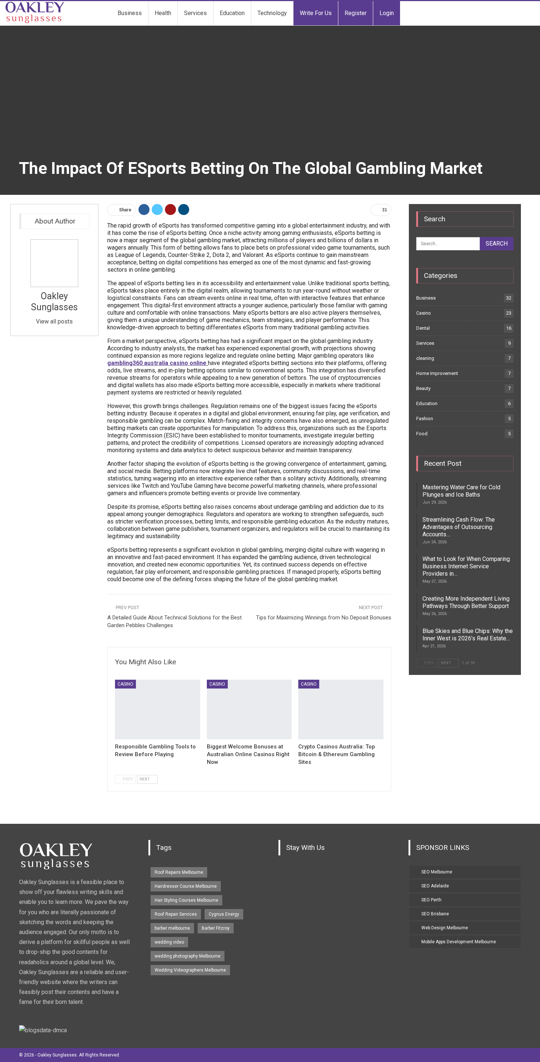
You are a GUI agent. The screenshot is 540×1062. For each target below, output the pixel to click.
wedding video (169, 942)
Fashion (424, 418)
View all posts (54, 321)
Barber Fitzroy (216, 928)
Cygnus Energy (224, 914)
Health (163, 13)
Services (195, 13)
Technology (272, 13)
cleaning (425, 358)
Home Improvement (437, 373)
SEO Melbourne (436, 872)
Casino (125, 684)
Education (232, 13)
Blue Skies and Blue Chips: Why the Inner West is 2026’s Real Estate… (467, 634)
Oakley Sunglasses (54, 301)
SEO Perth (431, 899)
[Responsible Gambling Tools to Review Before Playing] (157, 709)
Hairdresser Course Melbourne (186, 886)
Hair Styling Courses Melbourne (186, 900)
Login (386, 13)
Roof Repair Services (176, 914)
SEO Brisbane (435, 913)
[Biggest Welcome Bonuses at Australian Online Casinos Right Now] (249, 709)
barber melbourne (172, 928)
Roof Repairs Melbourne (179, 872)
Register (356, 13)
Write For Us (316, 13)
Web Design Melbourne (444, 927)
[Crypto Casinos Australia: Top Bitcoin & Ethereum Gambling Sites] (340, 709)
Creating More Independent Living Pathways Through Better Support (466, 602)
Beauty (423, 388)
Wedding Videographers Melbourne (190, 970)
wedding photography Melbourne (187, 956)
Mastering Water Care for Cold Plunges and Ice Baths (461, 491)
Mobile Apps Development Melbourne (458, 941)
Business (130, 13)
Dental (423, 328)
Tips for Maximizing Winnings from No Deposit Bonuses (323, 617)
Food (422, 433)
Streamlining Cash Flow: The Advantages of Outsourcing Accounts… (458, 527)
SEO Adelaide (435, 885)
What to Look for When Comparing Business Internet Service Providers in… (466, 566)
